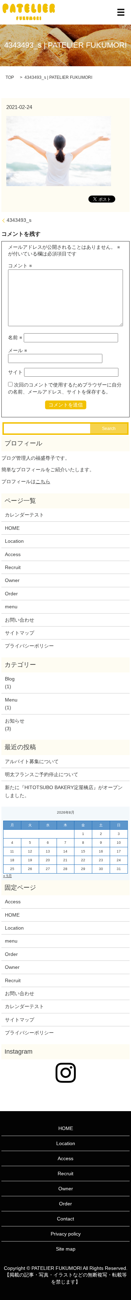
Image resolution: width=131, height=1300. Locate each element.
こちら (43, 481)
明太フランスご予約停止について (41, 774)
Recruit (13, 567)
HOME (12, 528)
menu (11, 606)
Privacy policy (66, 1234)
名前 (15, 337)
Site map (65, 1249)
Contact (65, 1219)
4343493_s (19, 220)
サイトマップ (19, 633)
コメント (20, 265)
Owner (12, 580)
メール (17, 350)
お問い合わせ (19, 620)
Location (14, 541)
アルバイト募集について (32, 761)
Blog (10, 679)
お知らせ (14, 721)
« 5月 (7, 876)
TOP (10, 77)
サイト (15, 372)
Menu (11, 700)
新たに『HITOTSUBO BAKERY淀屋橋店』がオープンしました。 (64, 791)
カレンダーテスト (24, 515)
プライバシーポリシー (29, 646)
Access (13, 554)
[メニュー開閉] (120, 12)
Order (11, 593)
